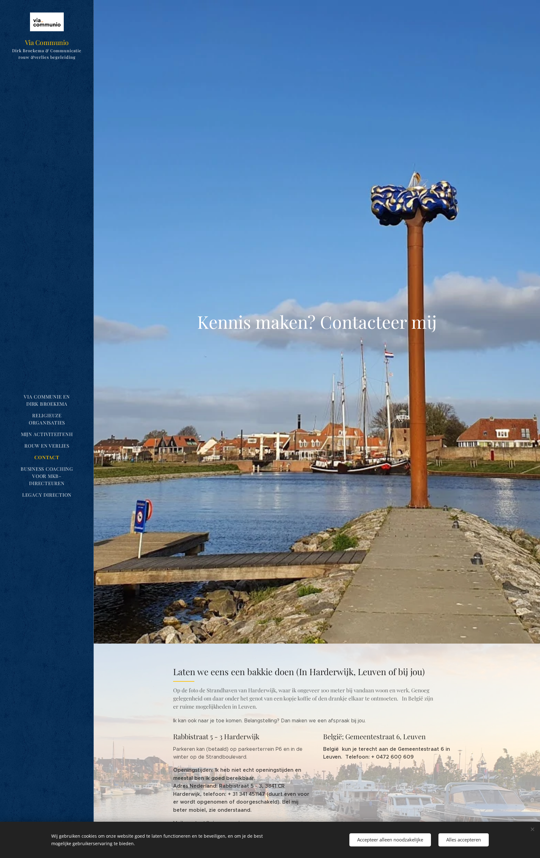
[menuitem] (47, 400)
